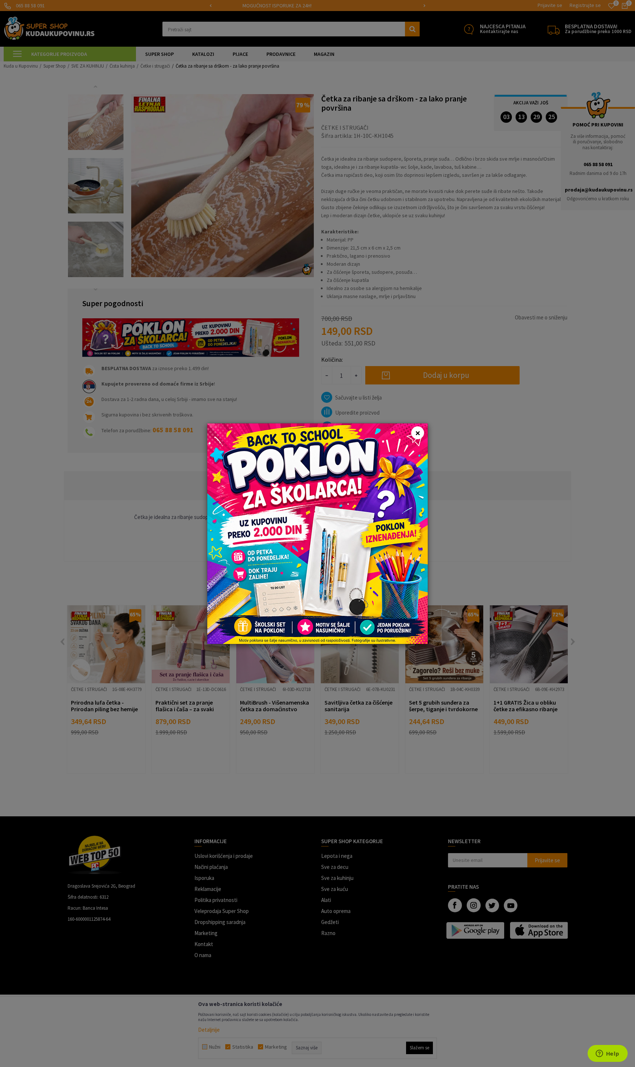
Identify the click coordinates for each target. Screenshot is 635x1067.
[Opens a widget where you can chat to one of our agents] (607, 1054)
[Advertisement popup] (317, 532)
